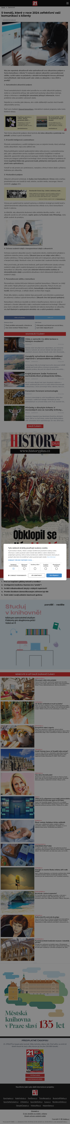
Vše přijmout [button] (54, 575)
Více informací (51, 557)
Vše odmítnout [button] (36, 575)
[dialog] (35, 562)
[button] (35, 560)
